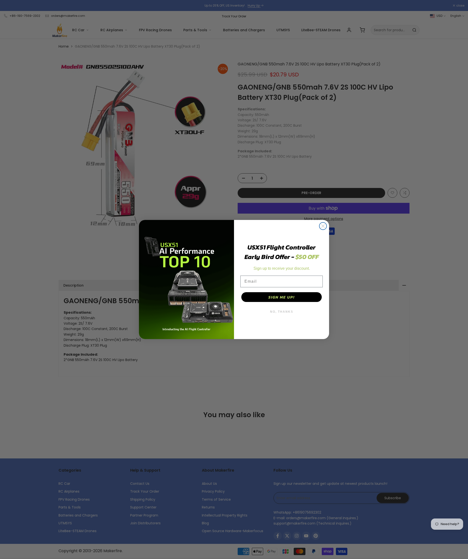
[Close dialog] (323, 226)
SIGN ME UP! (281, 297)
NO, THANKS (281, 311)
